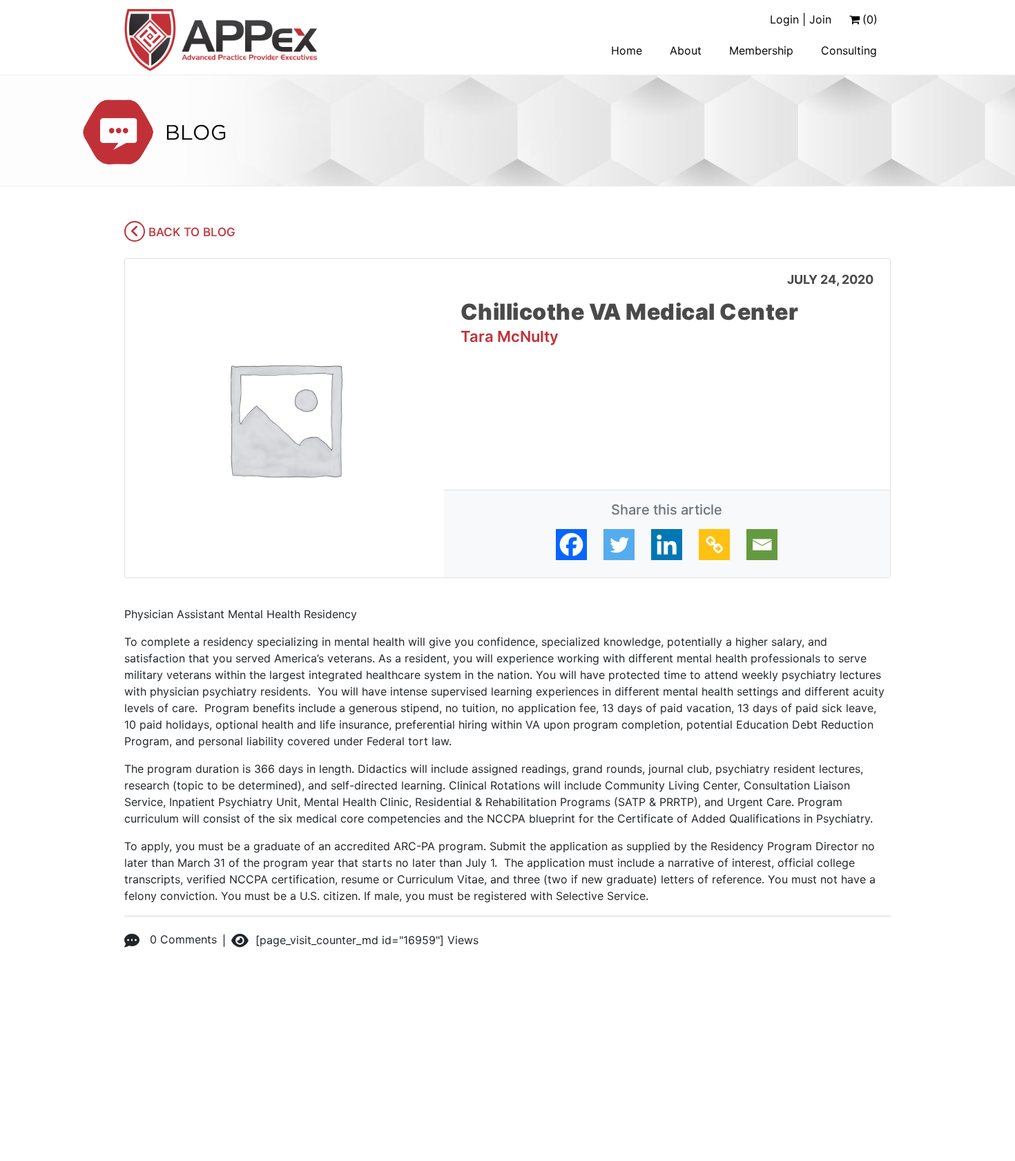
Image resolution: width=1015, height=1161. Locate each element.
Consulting (849, 50)
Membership (761, 50)
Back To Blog (190, 232)
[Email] (761, 544)
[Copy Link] (714, 544)
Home (626, 50)
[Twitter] (619, 544)
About (686, 50)
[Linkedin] (666, 544)
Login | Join (800, 19)
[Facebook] (571, 544)
